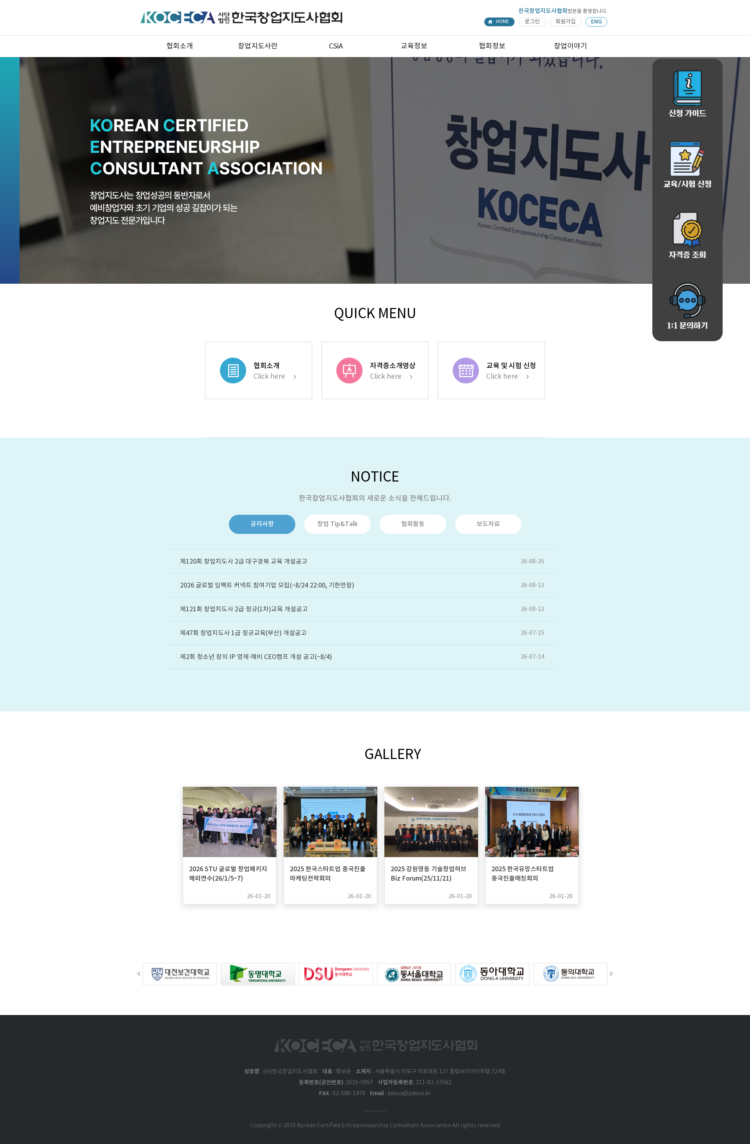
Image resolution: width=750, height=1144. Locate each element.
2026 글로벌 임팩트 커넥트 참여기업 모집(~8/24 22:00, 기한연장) (267, 585)
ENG (596, 21)
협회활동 (413, 524)
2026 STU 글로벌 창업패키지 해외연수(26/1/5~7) (228, 874)
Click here (269, 377)
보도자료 (488, 524)
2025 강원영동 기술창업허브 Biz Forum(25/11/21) (428, 874)
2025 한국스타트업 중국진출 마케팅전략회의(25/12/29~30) (328, 879)
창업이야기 (570, 46)
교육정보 (414, 46)
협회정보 (492, 46)
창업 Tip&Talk (337, 524)
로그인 (532, 22)
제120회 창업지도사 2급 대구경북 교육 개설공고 (243, 561)
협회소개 (179, 46)
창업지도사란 (258, 46)
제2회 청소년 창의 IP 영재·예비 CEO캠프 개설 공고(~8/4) (256, 657)
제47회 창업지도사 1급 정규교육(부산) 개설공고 (243, 633)
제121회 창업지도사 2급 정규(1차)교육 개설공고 (244, 609)
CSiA (336, 46)
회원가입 (565, 22)
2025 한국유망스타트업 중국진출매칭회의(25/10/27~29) (522, 879)
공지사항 (262, 524)
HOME (502, 21)
